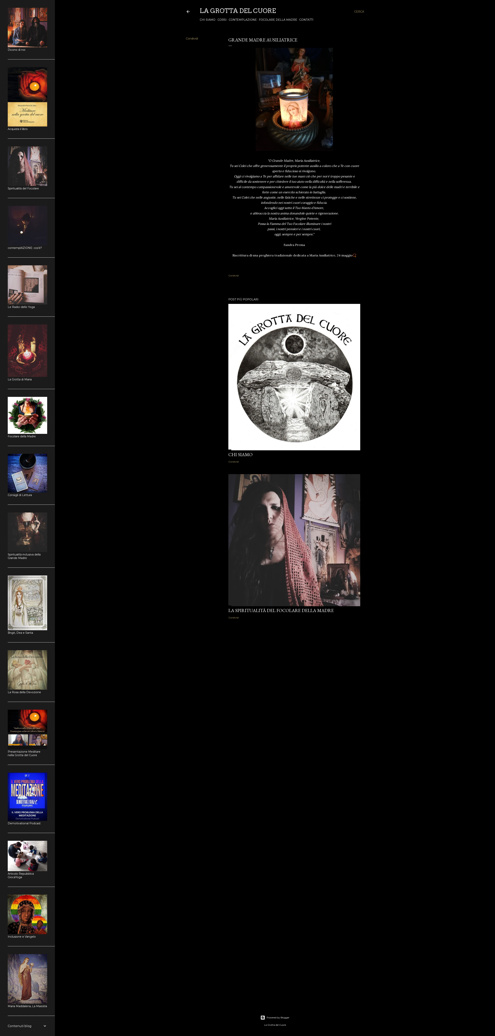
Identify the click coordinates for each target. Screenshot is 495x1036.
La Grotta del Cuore (238, 11)
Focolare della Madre (278, 19)
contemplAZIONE (243, 19)
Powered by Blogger (278, 1017)
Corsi (222, 19)
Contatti (306, 19)
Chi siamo (207, 19)
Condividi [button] (192, 38)
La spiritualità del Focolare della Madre (281, 610)
